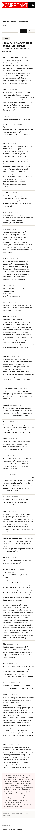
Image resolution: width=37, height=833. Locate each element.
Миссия (5, 25)
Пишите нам (23, 21)
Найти (23, 31)
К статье (5, 38)
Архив (13, 21)
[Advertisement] (18, 13)
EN (30, 30)
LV (33, 30)
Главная (6, 21)
